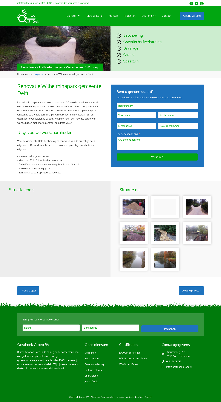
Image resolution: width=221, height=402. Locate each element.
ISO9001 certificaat (129, 352)
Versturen (157, 157)
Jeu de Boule (91, 381)
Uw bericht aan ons (127, 133)
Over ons (147, 15)
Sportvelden (91, 375)
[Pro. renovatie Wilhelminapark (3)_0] (197, 207)
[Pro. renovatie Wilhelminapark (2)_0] (165, 207)
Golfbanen (90, 352)
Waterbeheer (75, 67)
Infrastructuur (92, 358)
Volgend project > (191, 290)
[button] (191, 3)
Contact (166, 15)
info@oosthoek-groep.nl (28, 3)
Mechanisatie (94, 15)
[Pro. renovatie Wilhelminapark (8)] (134, 259)
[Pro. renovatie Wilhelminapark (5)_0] (134, 233)
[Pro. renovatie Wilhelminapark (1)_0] (134, 207)
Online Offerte (192, 15)
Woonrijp (93, 67)
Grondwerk (28, 67)
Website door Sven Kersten (139, 397)
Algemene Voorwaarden (102, 397)
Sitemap (120, 397)
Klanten (113, 15)
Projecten (129, 15)
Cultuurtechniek (93, 370)
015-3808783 (48, 3)
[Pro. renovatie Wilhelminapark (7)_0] (197, 233)
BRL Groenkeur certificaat (133, 358)
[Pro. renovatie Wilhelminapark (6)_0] (165, 233)
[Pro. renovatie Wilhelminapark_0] (165, 259)
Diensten (72, 15)
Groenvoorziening (94, 364)
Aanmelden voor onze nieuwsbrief (72, 3)
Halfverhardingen (51, 67)
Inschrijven (170, 328)
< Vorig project (28, 290)
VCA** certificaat (128, 364)
